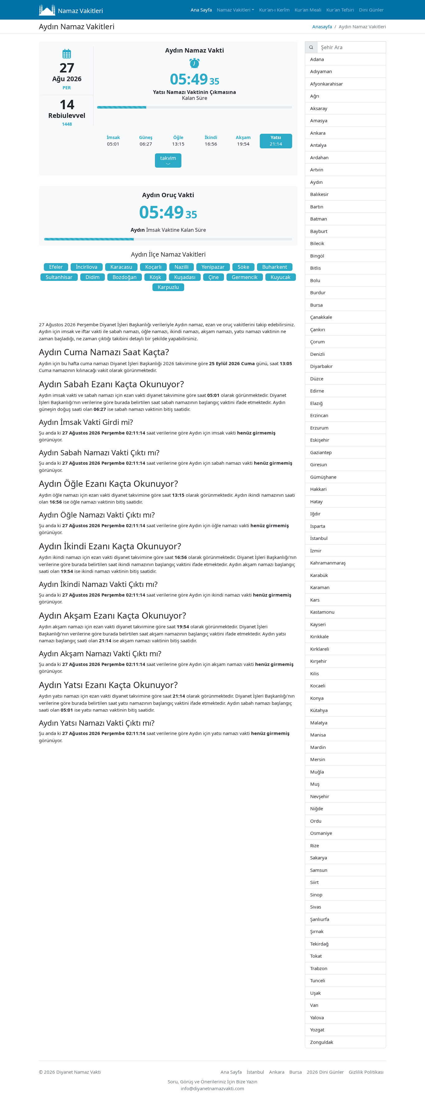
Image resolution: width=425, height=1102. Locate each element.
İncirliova (86, 266)
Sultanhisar (59, 277)
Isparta (332, 526)
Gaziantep (331, 452)
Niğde (322, 808)
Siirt (318, 882)
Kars (319, 599)
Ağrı (318, 95)
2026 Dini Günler (325, 1072)
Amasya (326, 120)
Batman (326, 218)
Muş (319, 783)
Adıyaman (331, 71)
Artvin (322, 169)
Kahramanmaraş (345, 562)
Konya (323, 698)
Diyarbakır (332, 366)
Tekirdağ (328, 943)
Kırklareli (329, 648)
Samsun (327, 870)
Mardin (325, 747)
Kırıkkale (328, 636)
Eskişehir (329, 439)
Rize (318, 845)
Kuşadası (184, 277)
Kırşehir (326, 661)
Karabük (327, 575)
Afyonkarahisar (342, 83)
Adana (323, 59)
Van (318, 1005)
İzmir (321, 550)
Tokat (321, 955)
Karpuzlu (168, 287)
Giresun (326, 464)
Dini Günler (371, 10)
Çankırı (324, 329)
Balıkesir (328, 194)
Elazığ (322, 403)
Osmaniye (331, 833)
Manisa (325, 734)
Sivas (320, 906)
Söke (243, 266)
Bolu (319, 280)
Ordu (320, 820)
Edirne (323, 390)
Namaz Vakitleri (80, 11)
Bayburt (327, 231)
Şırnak (323, 931)
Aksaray (326, 108)
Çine (213, 277)
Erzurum (328, 427)
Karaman (329, 587)
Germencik (245, 277)
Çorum (324, 341)
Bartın (323, 206)
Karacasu (121, 266)
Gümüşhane (336, 476)
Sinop (322, 894)
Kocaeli (325, 685)
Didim (93, 277)
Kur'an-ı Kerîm (274, 10)
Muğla (323, 771)
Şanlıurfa (329, 919)
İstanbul (327, 538)
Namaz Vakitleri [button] (233, 10)
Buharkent (274, 266)
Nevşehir (328, 796)
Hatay (322, 501)
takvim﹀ (168, 161)
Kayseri (325, 624)
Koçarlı (153, 266)
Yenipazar (213, 266)
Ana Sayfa (201, 10)
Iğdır (325, 513)
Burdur (325, 292)
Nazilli (182, 266)
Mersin (325, 759)
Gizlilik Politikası (366, 1072)
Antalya (326, 145)
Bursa (322, 304)
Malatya (327, 722)
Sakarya (326, 857)
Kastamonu (334, 611)
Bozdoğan (125, 277)
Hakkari (326, 489)
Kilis (318, 673)
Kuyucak (281, 277)
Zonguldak (332, 1042)
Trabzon (326, 968)
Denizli (324, 354)
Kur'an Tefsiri (340, 10)
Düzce (322, 378)
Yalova (324, 1017)
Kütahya (327, 710)
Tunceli (324, 980)
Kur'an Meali (308, 10)
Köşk (155, 277)
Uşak (320, 992)
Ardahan (328, 157)
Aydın (322, 182)
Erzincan (328, 415)
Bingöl (324, 255)
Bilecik (324, 243)
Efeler (56, 266)
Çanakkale (331, 317)
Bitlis (320, 267)
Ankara (325, 132)
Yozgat (324, 1029)
